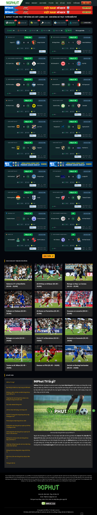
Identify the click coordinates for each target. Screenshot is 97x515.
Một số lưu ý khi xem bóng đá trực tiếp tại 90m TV (18, 457)
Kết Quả (62, 3)
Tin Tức (69, 3)
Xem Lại (27, 3)
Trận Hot (23, 30)
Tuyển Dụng (76, 3)
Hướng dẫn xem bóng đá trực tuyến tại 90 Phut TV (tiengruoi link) (18, 426)
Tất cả (70, 30)
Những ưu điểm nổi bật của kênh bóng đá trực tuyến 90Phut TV (18, 393)
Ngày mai (58, 30)
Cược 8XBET (86, 3)
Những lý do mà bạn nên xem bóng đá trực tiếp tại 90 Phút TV (17, 438)
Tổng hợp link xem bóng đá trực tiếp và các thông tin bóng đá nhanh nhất (17, 399)
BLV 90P (35, 30)
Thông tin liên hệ (10, 463)
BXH (57, 3)
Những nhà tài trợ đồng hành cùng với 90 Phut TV (18, 451)
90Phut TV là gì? (10, 382)
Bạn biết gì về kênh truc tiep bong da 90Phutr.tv (18, 387)
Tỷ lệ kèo (51, 3)
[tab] (10, 23)
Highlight (34, 3)
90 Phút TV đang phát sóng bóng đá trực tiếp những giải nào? (17, 415)
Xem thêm (47, 256)
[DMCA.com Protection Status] (48, 503)
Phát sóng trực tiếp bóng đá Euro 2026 (16, 421)
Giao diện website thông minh (14, 404)
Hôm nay (46, 30)
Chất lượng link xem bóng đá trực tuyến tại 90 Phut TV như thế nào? (18, 432)
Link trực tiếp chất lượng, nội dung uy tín (16, 410)
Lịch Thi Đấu (43, 3)
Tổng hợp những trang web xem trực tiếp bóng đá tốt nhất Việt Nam (18, 445)
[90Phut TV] (12, 3)
